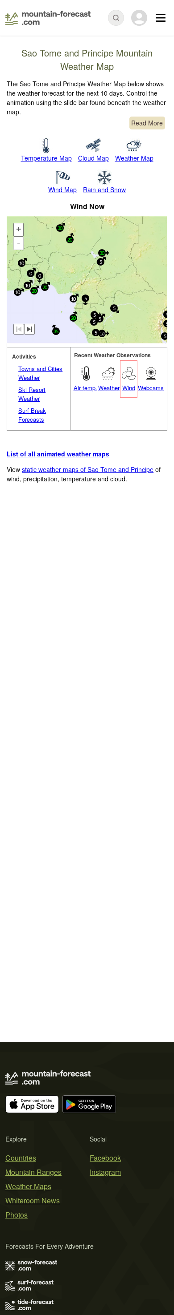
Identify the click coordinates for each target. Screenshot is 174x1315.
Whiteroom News (32, 1200)
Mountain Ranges (33, 1172)
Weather (109, 387)
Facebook (105, 1158)
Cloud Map (93, 157)
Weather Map (134, 157)
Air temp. (85, 387)
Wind (128, 387)
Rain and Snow (104, 189)
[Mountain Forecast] (48, 18)
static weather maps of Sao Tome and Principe (87, 469)
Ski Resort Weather (32, 394)
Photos (16, 1215)
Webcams (151, 387)
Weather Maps (28, 1186)
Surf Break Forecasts (32, 415)
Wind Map (62, 189)
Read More (147, 122)
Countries (20, 1158)
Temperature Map (46, 157)
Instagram (105, 1172)
